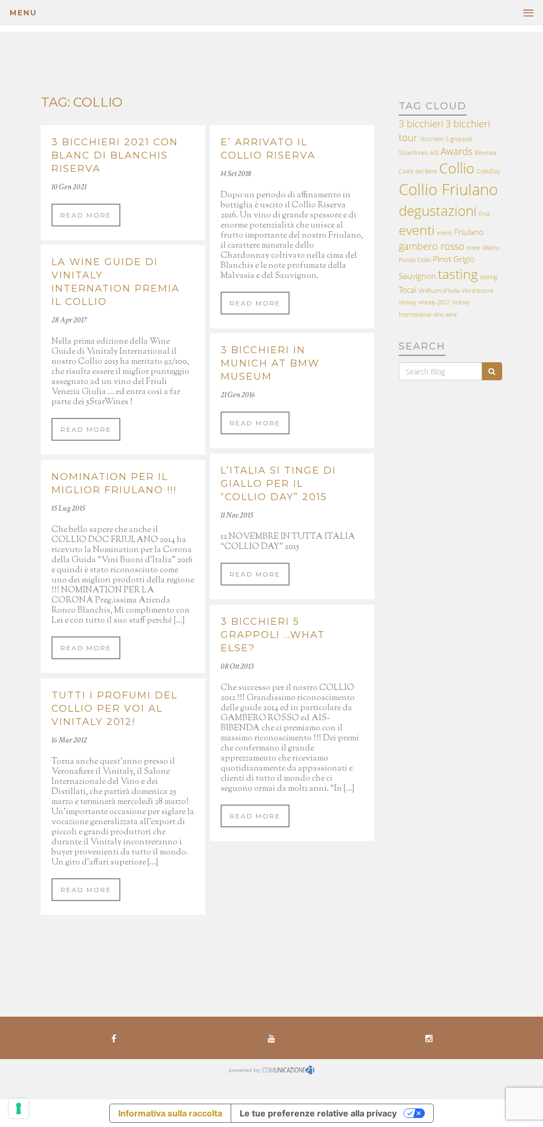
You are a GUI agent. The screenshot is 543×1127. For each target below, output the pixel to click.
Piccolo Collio (415, 260)
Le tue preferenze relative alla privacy (318, 1113)
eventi (417, 230)
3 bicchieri (421, 123)
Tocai (407, 289)
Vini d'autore (478, 290)
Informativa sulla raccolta (170, 1113)
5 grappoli (458, 139)
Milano (491, 247)
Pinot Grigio (454, 259)
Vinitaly (407, 302)
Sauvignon (417, 275)
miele (473, 247)
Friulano (469, 231)
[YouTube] (271, 1038)
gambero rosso (432, 246)
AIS (434, 152)
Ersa (484, 213)
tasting (458, 274)
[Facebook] (113, 1038)
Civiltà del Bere (418, 171)
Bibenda (485, 152)
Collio (457, 168)
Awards (456, 151)
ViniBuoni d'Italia (439, 290)
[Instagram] (429, 1038)
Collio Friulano (448, 189)
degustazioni (438, 210)
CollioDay (488, 171)
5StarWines (413, 152)
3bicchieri (431, 139)
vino (438, 314)
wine (451, 314)
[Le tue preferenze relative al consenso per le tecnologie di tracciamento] (18, 1108)
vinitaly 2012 (434, 302)
